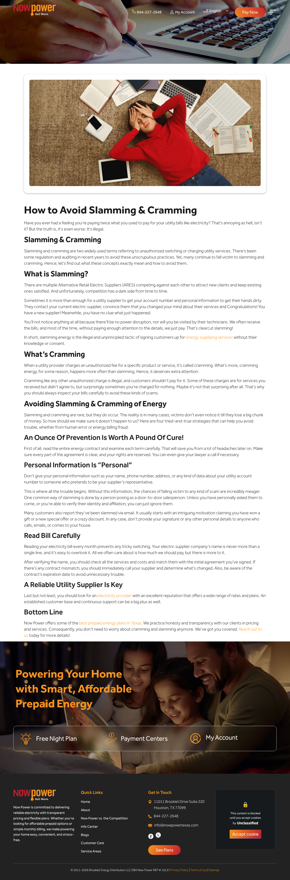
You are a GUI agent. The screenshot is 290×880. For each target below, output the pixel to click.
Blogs (85, 835)
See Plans (164, 850)
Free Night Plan (56, 738)
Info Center (89, 827)
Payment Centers (144, 738)
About (85, 810)
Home (85, 802)
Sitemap (214, 870)
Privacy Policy (179, 870)
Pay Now (250, 12)
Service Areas (91, 851)
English (215, 11)
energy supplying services (209, 337)
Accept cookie (245, 834)
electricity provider (114, 595)
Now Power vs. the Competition (104, 818)
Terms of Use (198, 870)
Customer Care (92, 843)
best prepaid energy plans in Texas (110, 623)
